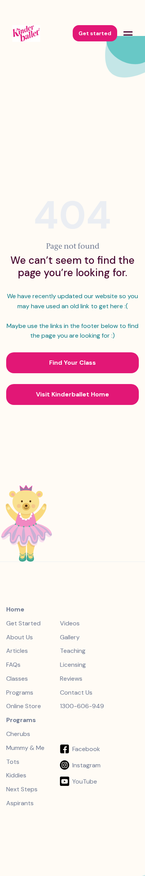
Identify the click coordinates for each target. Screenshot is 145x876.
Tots (12, 761)
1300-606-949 (82, 706)
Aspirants (20, 803)
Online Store (23, 706)
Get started (94, 33)
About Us (19, 637)
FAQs (13, 664)
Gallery (70, 637)
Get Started (23, 623)
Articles (17, 650)
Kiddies (16, 775)
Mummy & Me (25, 748)
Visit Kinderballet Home (72, 394)
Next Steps (22, 789)
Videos (70, 623)
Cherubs (18, 734)
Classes (17, 678)
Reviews (71, 678)
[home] (36, 33)
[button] (128, 33)
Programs (19, 692)
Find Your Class (72, 363)
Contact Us (76, 692)
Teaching (72, 650)
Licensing (73, 664)
